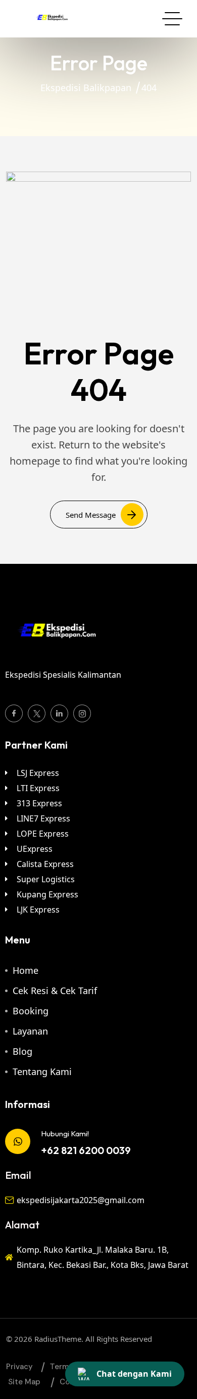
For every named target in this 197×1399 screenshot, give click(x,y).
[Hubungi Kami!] (17, 1141)
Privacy (19, 1367)
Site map (24, 1382)
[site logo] (51, 22)
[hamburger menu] (172, 18)
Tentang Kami (42, 1071)
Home (25, 970)
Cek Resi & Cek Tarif (55, 990)
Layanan (30, 1031)
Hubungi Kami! (65, 1133)
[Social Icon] (14, 713)
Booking (30, 1011)
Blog (22, 1051)
